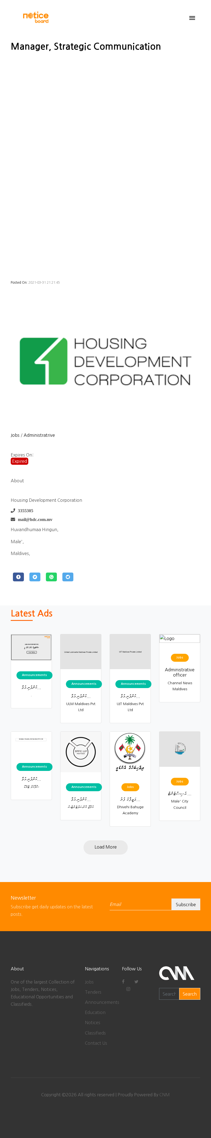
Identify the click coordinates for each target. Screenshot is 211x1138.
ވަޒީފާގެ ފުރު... (130, 799)
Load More (106, 847)
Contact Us (96, 1043)
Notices (92, 1022)
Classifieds (95, 1033)
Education (95, 1012)
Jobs (15, 435)
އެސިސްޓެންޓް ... (179, 793)
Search (190, 994)
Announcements (102, 1002)
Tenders (93, 992)
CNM (164, 1094)
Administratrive (39, 435)
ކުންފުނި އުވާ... (31, 687)
